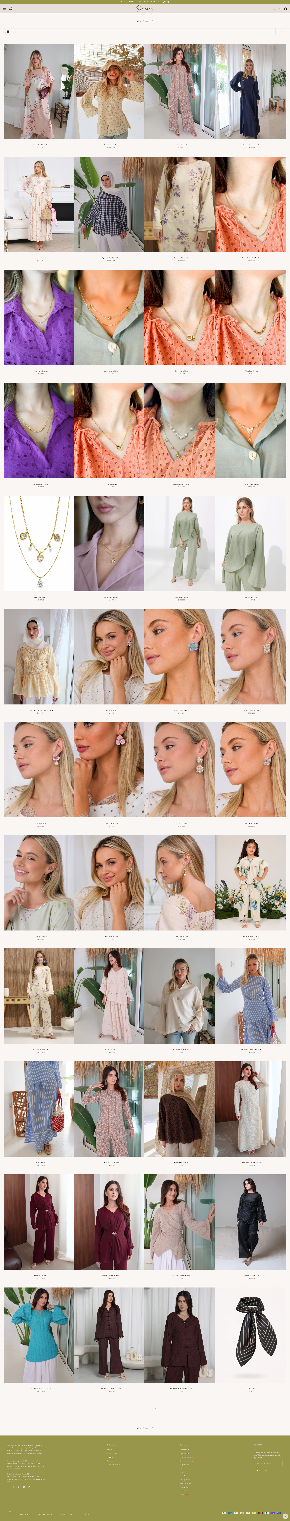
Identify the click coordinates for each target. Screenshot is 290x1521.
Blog (181, 1472)
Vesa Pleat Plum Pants (40, 1275)
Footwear (110, 1457)
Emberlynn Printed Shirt (181, 258)
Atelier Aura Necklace (111, 371)
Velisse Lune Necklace (251, 371)
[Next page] (163, 1408)
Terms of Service (185, 1483)
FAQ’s (182, 1468)
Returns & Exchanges (187, 1457)
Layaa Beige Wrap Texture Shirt (181, 1275)
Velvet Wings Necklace (251, 484)
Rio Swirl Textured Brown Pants (111, 1388)
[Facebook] (8, 1486)
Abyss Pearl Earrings (41, 823)
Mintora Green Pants (181, 597)
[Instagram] (13, 1486)
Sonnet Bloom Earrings (251, 710)
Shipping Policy (185, 1487)
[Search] (280, 8)
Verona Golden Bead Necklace (251, 258)
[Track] (10, 8)
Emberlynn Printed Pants (40, 1049)
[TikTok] (29, 1486)
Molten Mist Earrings (111, 936)
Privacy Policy (185, 1480)
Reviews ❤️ (184, 1494)
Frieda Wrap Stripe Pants (251, 1275)
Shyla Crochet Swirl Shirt (181, 1162)
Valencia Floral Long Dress (41, 145)
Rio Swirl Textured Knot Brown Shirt (181, 1388)
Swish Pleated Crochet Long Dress (251, 1162)
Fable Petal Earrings (111, 710)
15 (156, 1409)
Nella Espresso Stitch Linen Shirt (181, 1049)
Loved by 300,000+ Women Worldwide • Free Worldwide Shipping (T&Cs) (145, 2)
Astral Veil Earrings (41, 936)
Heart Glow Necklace (40, 597)
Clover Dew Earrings (181, 936)
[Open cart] (285, 8)
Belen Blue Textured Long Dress (251, 145)
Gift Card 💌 (184, 1453)
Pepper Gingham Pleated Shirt (111, 258)
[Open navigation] (4, 9)
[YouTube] (24, 1486)
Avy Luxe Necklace (111, 484)
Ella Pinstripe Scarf (251, 1388)
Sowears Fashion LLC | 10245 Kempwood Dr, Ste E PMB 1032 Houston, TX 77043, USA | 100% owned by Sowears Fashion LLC (51, 1515)
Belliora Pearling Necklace (181, 484)
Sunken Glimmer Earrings (251, 823)
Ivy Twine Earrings (181, 823)
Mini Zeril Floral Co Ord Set (251, 936)
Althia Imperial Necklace (40, 484)
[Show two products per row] (5, 32)
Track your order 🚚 (113, 1465)
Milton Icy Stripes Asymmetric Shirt (251, 1049)
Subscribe (262, 1470)
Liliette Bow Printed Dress (41, 258)
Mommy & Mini (112, 1453)
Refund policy (184, 1491)
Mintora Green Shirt (251, 597)
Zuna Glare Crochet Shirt (111, 1162)
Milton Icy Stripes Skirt (41, 1162)
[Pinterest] (18, 1486)
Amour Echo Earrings (111, 823)
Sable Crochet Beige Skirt (111, 1049)
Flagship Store (184, 1465)
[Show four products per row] (8, 32)
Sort (282, 31)
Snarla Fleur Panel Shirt (111, 145)
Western (109, 1450)
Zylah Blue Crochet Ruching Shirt (40, 1388)
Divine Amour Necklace (111, 597)
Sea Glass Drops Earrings (181, 710)
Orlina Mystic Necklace (41, 371)
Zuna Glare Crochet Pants (181, 145)
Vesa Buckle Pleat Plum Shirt (111, 1275)
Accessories (110, 1461)
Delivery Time (185, 1450)
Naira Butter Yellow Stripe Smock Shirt (41, 710)
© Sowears (12, 1512)
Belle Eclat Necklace (181, 371)
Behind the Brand (185, 1476)
